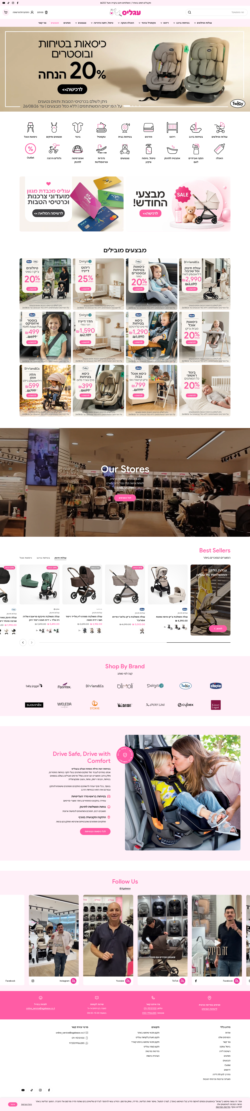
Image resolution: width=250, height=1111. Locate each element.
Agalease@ (125, 888)
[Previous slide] (139, 106)
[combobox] (216, 12)
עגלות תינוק (183, 613)
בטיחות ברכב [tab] (43, 558)
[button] (136, 106)
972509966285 (76, 1043)
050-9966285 (149, 1013)
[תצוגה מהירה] (152, 570)
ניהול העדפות (26, 1104)
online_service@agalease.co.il (40, 1008)
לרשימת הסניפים (209, 1009)
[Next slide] (110, 106)
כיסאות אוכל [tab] (26, 558)
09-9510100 (150, 1008)
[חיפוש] (189, 12)
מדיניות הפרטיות (223, 1107)
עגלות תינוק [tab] (60, 558)
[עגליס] (178, 204)
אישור (12, 1104)
